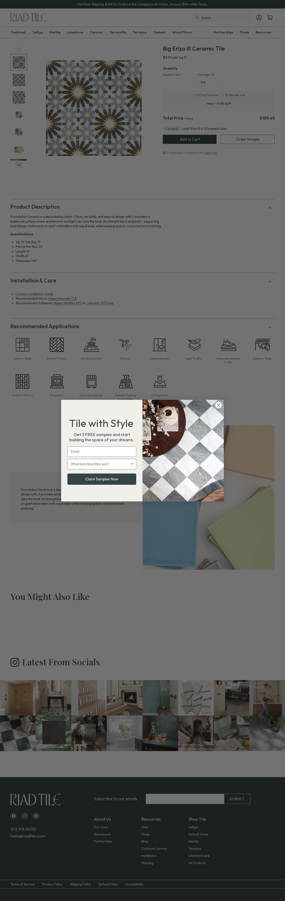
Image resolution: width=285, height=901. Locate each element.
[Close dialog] (218, 405)
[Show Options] (132, 464)
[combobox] (100, 464)
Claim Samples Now (101, 479)
